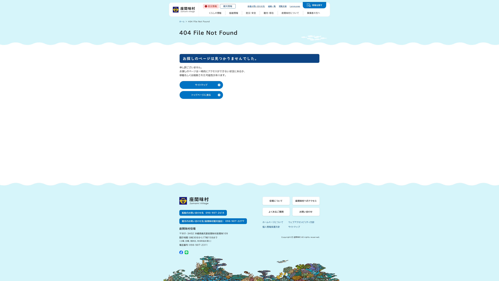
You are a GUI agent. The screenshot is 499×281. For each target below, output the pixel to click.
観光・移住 (269, 13)
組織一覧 (272, 6)
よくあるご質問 (276, 212)
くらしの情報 (215, 13)
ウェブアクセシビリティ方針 (301, 222)
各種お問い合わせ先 (256, 6)
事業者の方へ (313, 13)
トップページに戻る (201, 95)
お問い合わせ (306, 212)
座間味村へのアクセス (306, 201)
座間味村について (290, 13)
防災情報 (212, 6)
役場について (276, 201)
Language (295, 6)
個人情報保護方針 (271, 227)
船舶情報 (233, 13)
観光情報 (227, 6)
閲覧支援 (283, 6)
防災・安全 (251, 13)
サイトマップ (201, 85)
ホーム (182, 22)
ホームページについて (272, 222)
